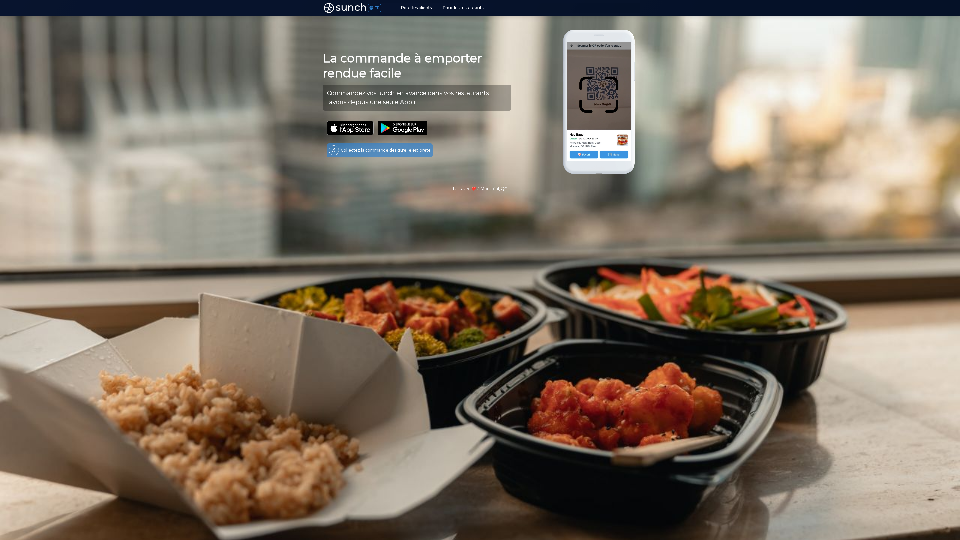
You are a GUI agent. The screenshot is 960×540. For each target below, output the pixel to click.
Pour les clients (416, 8)
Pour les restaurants (463, 8)
